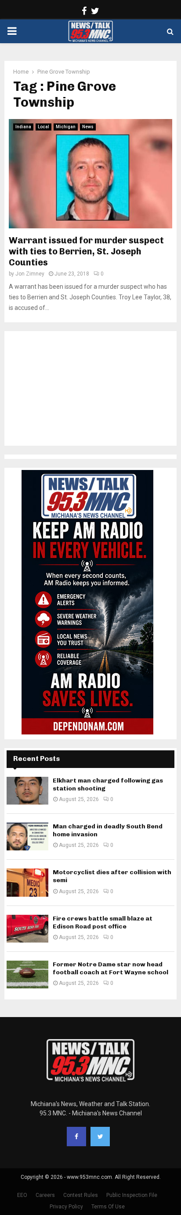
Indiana (23, 126)
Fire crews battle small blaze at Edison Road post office (102, 922)
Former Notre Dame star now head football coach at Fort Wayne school (110, 968)
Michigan (66, 126)
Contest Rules (80, 1195)
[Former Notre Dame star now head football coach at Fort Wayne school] (27, 974)
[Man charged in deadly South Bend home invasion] (27, 836)
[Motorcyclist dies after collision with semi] (27, 882)
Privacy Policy (66, 1207)
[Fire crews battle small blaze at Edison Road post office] (27, 929)
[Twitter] (100, 1136)
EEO (22, 1195)
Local (43, 126)
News (88, 126)
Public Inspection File (131, 1195)
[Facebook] (76, 1136)
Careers (45, 1195)
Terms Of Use (108, 1207)
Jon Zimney (29, 274)
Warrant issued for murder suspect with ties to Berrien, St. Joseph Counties (86, 251)
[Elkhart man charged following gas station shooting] (27, 791)
